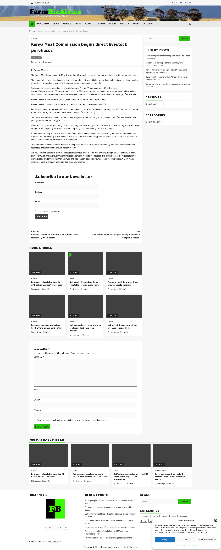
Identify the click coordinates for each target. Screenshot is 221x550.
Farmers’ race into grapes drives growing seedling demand (108, 538)
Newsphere (119, 547)
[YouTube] (50, 527)
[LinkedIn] (66, 527)
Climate (101, 24)
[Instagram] (55, 527)
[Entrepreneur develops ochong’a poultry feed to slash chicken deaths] (90, 455)
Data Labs (148, 24)
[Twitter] (61, 527)
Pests (78, 24)
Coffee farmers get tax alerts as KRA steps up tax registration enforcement (131, 477)
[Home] (32, 24)
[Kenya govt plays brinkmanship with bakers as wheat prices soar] (48, 455)
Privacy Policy (180, 545)
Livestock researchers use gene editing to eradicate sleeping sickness (115, 234)
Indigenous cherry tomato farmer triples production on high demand (85, 328)
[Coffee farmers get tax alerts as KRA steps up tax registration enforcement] (131, 455)
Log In (136, 24)
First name (39, 183)
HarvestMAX (42, 24)
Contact (32, 542)
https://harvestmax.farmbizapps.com (62, 156)
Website (37, 410)
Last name (39, 192)
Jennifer (47, 289)
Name (37, 389)
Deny (186, 539)
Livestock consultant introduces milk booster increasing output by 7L (75, 104)
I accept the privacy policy (49, 211)
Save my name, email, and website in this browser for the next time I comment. (72, 420)
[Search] (189, 24)
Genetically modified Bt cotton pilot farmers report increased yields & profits (54, 234)
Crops (56, 24)
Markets (89, 24)
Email (37, 201)
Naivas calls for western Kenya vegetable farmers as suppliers (110, 527)
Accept (165, 539)
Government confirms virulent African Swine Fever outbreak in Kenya (170, 477)
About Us (124, 24)
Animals (67, 24)
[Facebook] (45, 527)
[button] (216, 520)
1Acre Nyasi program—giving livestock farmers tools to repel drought (76, 99)
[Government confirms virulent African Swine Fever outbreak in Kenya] (172, 455)
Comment (39, 357)
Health (112, 24)
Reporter (48, 62)
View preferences (207, 539)
